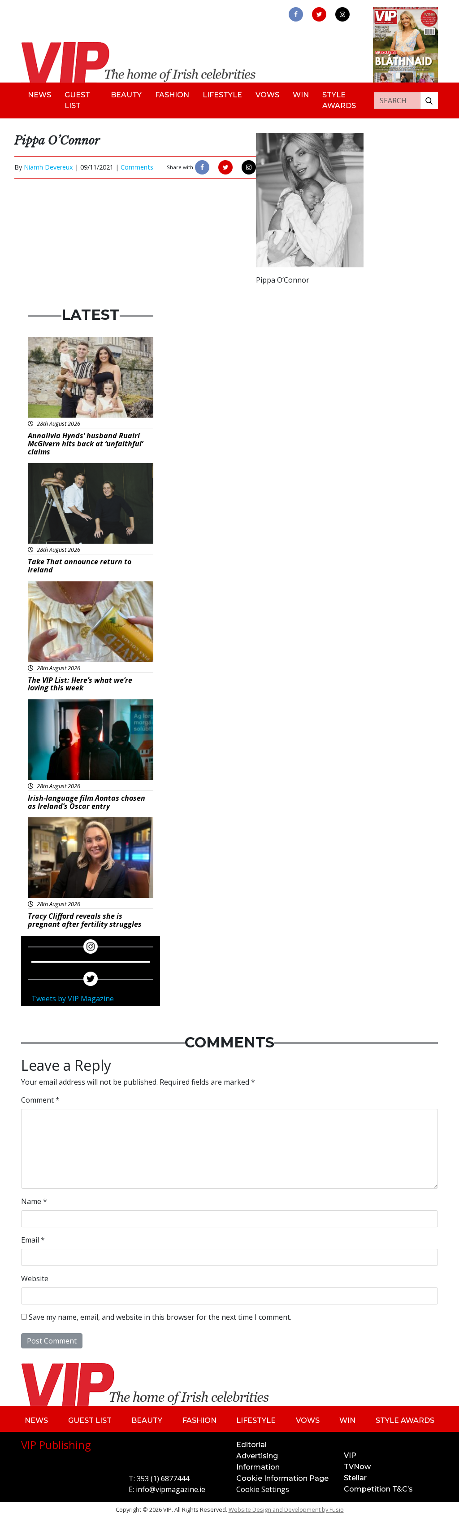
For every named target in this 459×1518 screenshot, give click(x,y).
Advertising (257, 1456)
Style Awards (339, 100)
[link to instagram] (342, 14)
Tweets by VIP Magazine (72, 998)
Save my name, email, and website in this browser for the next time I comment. (160, 1317)
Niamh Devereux (48, 167)
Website (34, 1278)
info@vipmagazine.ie (170, 1489)
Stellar (355, 1478)
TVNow (357, 1466)
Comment (40, 1100)
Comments (137, 167)
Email (33, 1240)
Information (258, 1467)
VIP (350, 1455)
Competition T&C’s (378, 1489)
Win (301, 95)
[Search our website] (429, 100)
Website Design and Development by (286, 1509)
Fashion (172, 95)
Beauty (126, 95)
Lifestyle (222, 95)
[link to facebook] (296, 14)
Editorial (251, 1444)
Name (34, 1201)
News (39, 95)
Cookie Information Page (282, 1478)
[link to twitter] (319, 14)
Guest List (77, 100)
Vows (267, 95)
